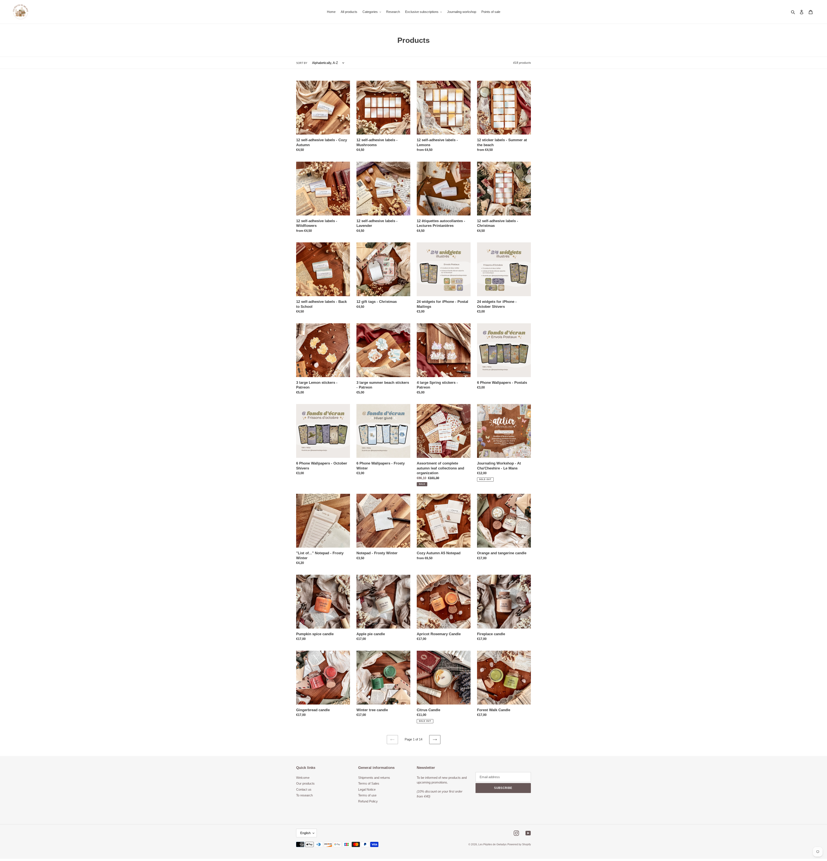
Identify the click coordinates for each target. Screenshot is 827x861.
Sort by (301, 63)
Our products (305, 783)
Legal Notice (367, 789)
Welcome (302, 777)
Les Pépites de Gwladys (492, 844)
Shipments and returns (374, 777)
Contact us (303, 789)
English (305, 833)
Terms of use (367, 795)
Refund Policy (368, 801)
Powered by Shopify (519, 844)
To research (304, 795)
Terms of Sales (368, 783)
